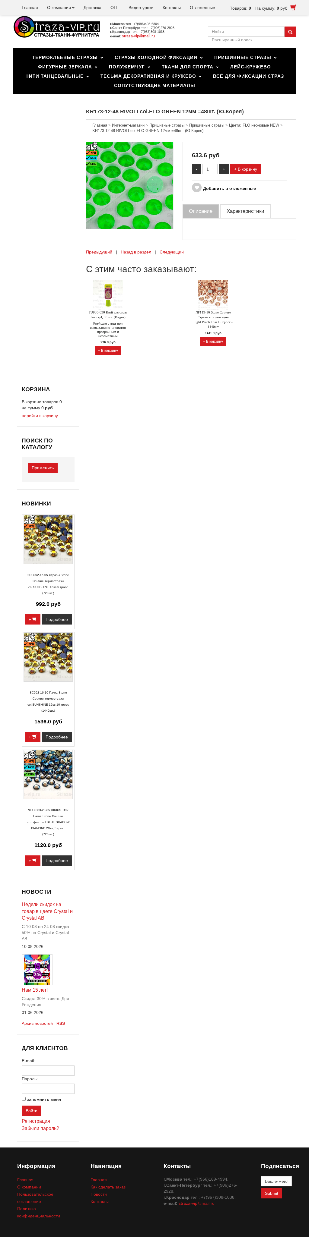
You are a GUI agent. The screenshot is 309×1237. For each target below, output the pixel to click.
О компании (59, 7)
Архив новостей (37, 1023)
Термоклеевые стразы (65, 57)
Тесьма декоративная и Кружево (148, 76)
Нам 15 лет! (35, 990)
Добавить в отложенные (229, 188)
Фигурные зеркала (65, 66)
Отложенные (202, 7)
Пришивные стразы (242, 57)
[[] (130, 185)
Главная (30, 7)
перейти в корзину (40, 415)
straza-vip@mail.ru (138, 36)
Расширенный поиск (232, 39)
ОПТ (114, 7)
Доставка (92, 7)
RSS (60, 1023)
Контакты (172, 7)
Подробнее (57, 619)
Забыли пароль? (40, 1128)
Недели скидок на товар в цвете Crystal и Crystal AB (47, 911)
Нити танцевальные (54, 76)
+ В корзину (245, 169)
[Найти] (290, 32)
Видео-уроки (141, 7)
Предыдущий (99, 252)
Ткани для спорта (187, 66)
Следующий (172, 252)
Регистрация (36, 1121)
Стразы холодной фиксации (156, 57)
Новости (99, 1194)
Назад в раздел (136, 252)
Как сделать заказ (108, 1187)
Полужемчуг (127, 66)
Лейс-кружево (250, 66)
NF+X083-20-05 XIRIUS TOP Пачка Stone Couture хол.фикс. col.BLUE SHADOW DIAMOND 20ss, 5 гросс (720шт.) (48, 822)
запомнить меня (44, 1099)
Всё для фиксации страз (248, 76)
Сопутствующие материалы (154, 85)
